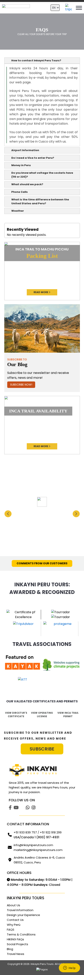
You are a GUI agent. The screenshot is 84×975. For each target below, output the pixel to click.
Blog (10, 949)
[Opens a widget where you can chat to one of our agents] (69, 968)
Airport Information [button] (25, 150)
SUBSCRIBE (42, 749)
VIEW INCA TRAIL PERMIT (68, 714)
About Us (13, 905)
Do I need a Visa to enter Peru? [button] (32, 158)
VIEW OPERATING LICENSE (42, 714)
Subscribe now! (21, 385)
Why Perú (13, 925)
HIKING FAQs (15, 939)
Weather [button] (17, 211)
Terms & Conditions (21, 934)
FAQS (10, 929)
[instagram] (33, 807)
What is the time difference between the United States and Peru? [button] (40, 201)
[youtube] (16, 807)
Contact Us (15, 920)
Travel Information (20, 910)
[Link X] (22, 807)
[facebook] (10, 807)
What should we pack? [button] (27, 184)
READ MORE (41, 292)
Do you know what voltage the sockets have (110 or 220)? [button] (42, 175)
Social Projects (17, 944)
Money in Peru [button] (21, 165)
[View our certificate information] (61, 665)
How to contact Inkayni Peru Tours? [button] (36, 60)
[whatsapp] (27, 807)
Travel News (15, 954)
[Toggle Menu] (79, 8)
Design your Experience (23, 915)
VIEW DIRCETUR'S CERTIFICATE (16, 714)
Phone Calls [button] (19, 192)
